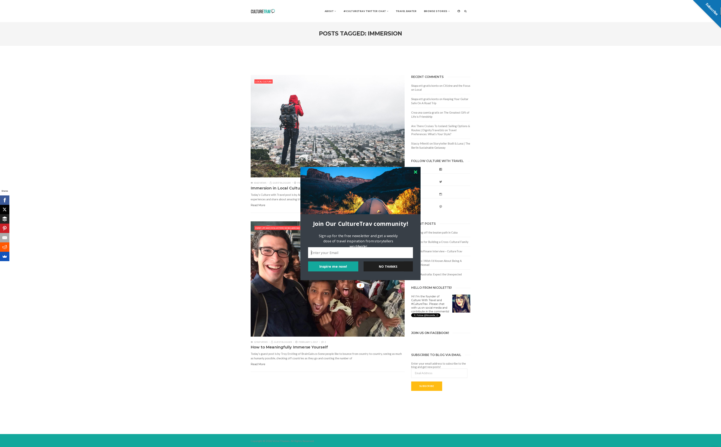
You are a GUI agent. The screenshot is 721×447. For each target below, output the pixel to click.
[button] (360, 223)
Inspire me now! (333, 266)
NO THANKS (388, 266)
